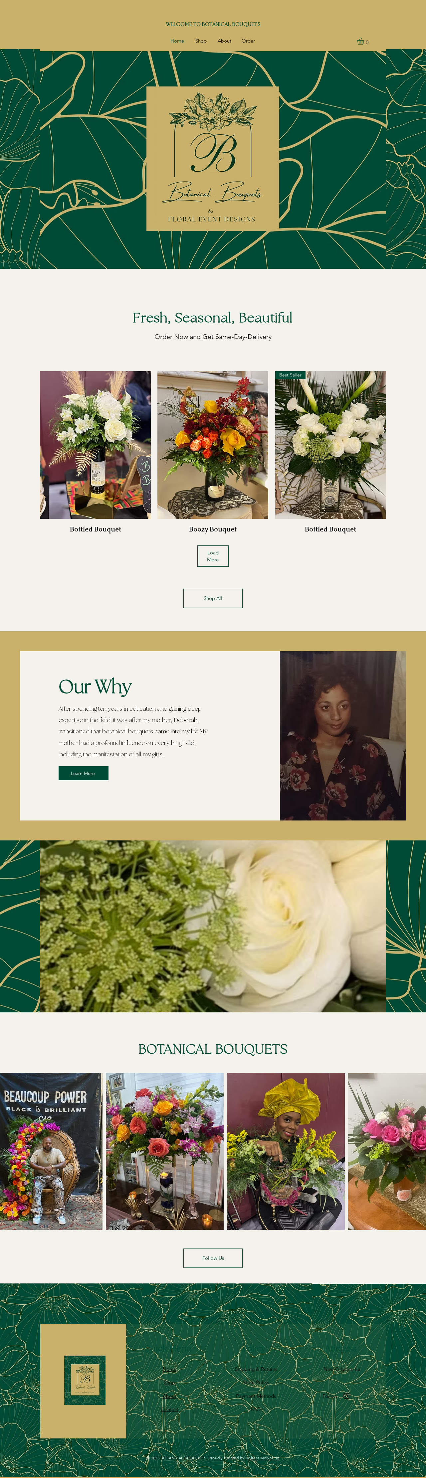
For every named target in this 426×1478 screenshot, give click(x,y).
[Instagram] (346, 1396)
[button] (364, 41)
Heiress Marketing (262, 1457)
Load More (213, 556)
